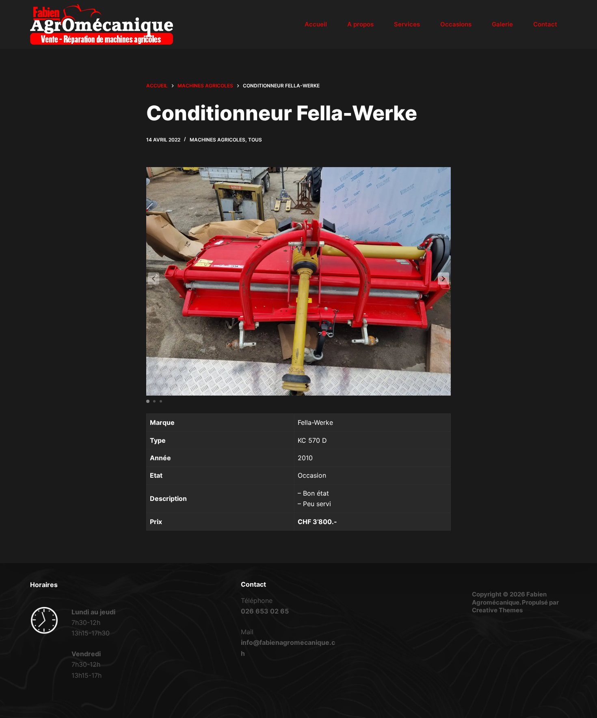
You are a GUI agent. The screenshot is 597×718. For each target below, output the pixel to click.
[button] (443, 278)
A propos (360, 24)
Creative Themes (497, 610)
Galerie (502, 24)
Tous (255, 140)
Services (407, 24)
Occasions (456, 24)
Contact (545, 24)
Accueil (316, 24)
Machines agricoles (217, 140)
